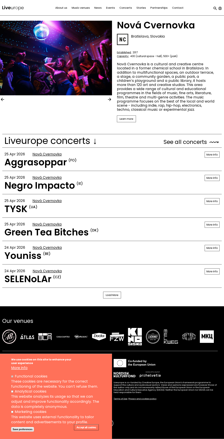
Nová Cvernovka (47, 154)
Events (110, 8)
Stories (141, 8)
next (109, 99)
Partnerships (159, 8)
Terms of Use (120, 398)
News (98, 8)
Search (215, 8)
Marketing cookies (30, 411)
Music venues (81, 8)
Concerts (125, 8)
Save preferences (22, 429)
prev (2, 99)
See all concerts (185, 142)
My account (220, 8)
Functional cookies (31, 376)
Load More (112, 295)
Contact (177, 8)
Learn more (126, 119)
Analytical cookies (30, 391)
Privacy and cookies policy (142, 398)
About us (61, 8)
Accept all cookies (86, 427)
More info (212, 154)
